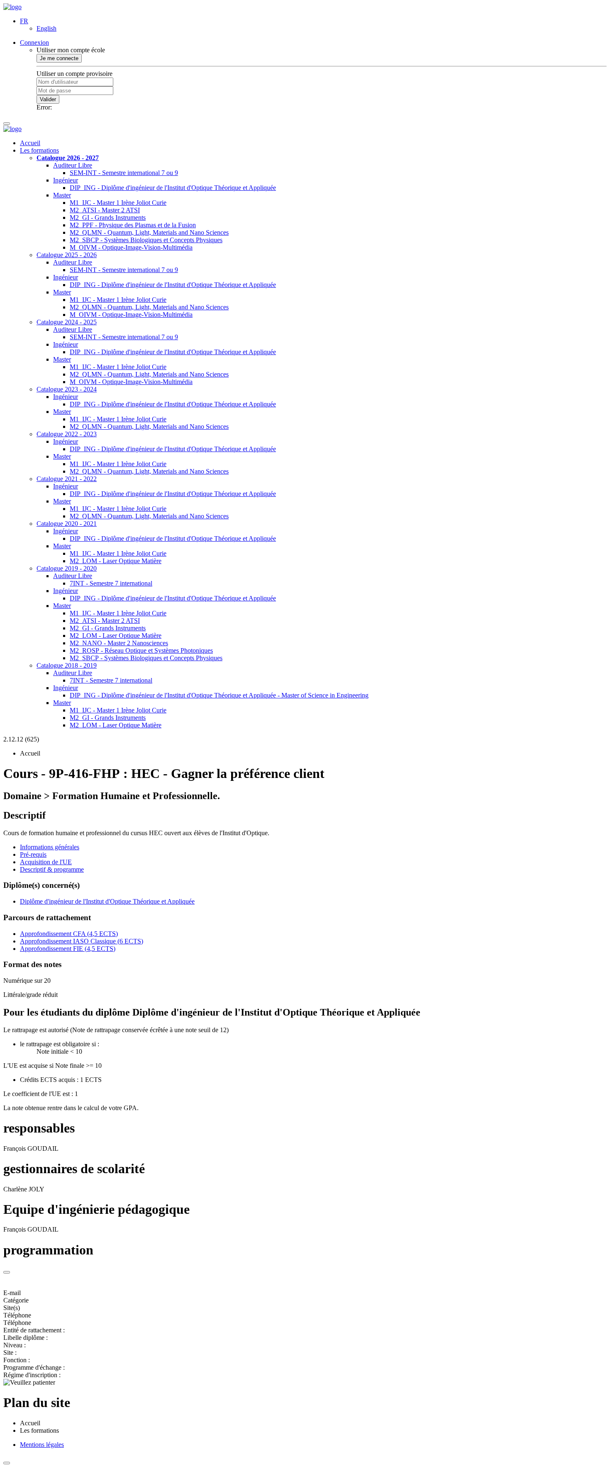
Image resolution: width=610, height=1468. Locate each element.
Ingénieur (65, 180)
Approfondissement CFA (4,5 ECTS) (69, 933)
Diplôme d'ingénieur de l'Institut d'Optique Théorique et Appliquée (107, 901)
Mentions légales (42, 1444)
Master (62, 195)
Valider (48, 99)
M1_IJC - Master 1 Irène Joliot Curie (118, 202)
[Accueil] (12, 6)
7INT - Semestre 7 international (111, 583)
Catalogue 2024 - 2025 (67, 322)
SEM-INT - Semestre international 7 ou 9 (124, 172)
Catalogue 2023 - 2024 (67, 389)
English (46, 28)
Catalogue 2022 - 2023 (67, 433)
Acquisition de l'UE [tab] (46, 861)
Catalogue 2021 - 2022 (67, 478)
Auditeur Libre (72, 165)
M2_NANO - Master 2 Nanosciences (119, 643)
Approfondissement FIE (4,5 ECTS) (67, 948)
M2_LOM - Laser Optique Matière (115, 560)
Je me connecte (59, 58)
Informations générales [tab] (49, 847)
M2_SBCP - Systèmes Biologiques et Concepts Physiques (146, 239)
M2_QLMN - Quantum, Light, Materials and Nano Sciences (149, 232)
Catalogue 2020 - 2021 (67, 523)
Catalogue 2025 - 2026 (67, 254)
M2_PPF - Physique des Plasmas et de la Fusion (133, 224)
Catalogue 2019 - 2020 (67, 568)
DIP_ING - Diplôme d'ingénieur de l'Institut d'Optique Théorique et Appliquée (173, 187)
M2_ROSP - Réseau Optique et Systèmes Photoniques (141, 650)
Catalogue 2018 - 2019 (67, 665)
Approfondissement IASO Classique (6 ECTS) (81, 941)
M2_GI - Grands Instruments (108, 217)
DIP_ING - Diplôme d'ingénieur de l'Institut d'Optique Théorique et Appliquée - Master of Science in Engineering (219, 695)
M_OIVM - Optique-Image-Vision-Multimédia (131, 247)
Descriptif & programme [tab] (52, 869)
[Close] (6, 1272)
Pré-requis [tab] (33, 854)
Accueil (30, 142)
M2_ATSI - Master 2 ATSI (105, 210)
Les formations (39, 150)
